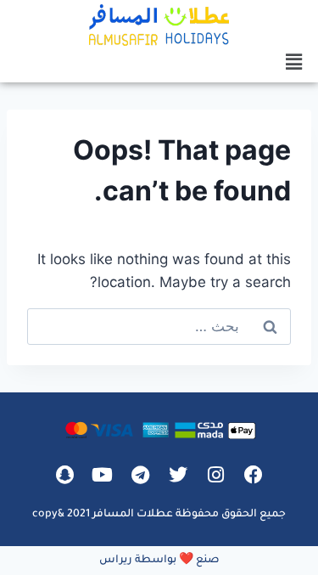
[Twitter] (178, 475)
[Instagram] (216, 475)
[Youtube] (103, 475)
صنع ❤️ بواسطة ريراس (159, 561)
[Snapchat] (64, 475)
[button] (294, 61)
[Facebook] (254, 475)
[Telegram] (140, 475)
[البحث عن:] (159, 326)
